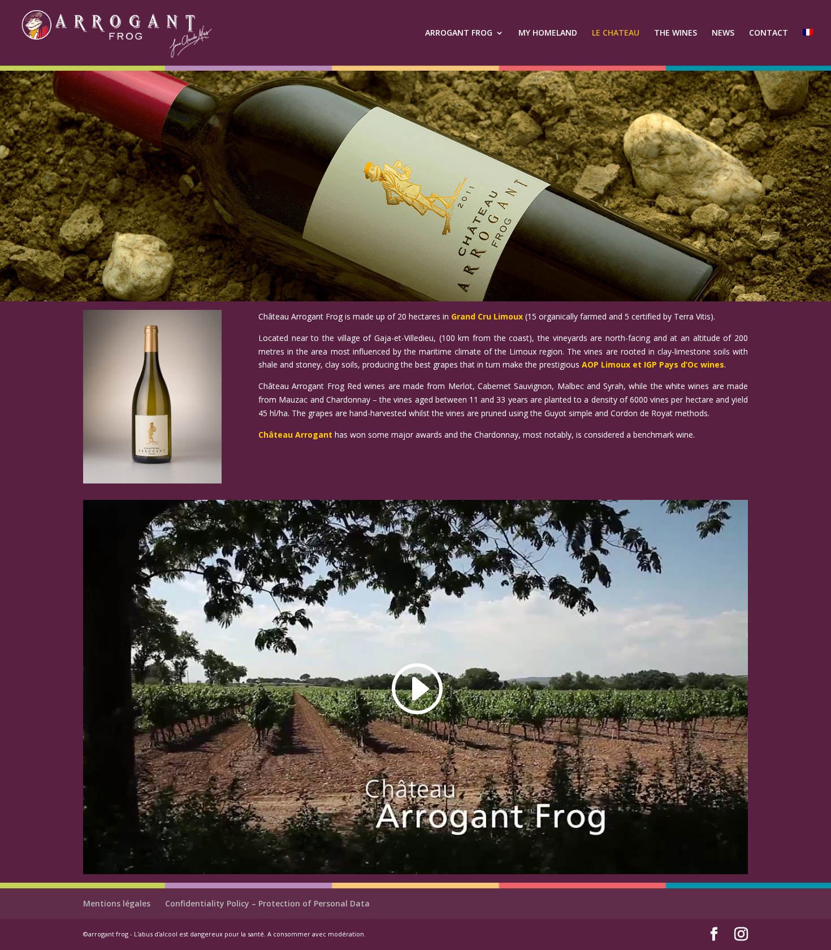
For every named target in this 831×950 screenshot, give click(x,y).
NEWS (723, 33)
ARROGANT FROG (458, 33)
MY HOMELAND (547, 33)
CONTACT (768, 33)
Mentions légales (116, 903)
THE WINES (675, 33)
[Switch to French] (808, 47)
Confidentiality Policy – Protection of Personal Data (267, 903)
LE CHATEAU (615, 33)
